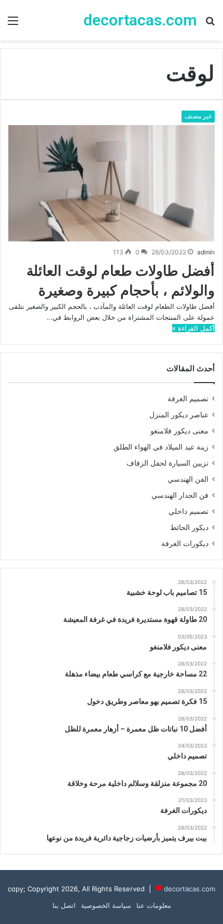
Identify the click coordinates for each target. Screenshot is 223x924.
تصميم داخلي (188, 511)
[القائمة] (13, 24)
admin (206, 252)
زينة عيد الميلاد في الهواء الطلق (161, 447)
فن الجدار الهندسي (179, 495)
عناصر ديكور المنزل (178, 415)
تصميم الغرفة (188, 399)
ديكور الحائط (189, 527)
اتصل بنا (64, 905)
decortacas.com (189, 889)
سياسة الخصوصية (106, 905)
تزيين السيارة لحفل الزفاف (167, 463)
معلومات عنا (153, 905)
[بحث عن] (210, 24)
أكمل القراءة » (193, 328)
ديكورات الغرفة (184, 543)
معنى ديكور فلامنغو (179, 431)
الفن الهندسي (188, 479)
